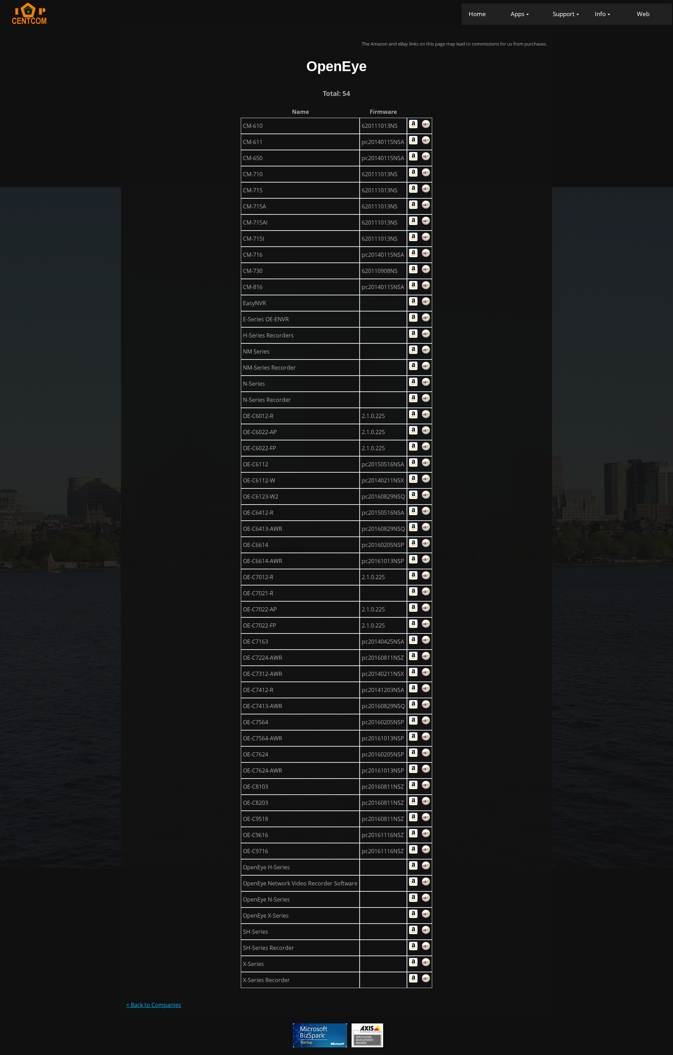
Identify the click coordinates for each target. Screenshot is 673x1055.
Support (564, 14)
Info (600, 14)
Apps (517, 14)
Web (643, 14)
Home (477, 14)
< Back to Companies (153, 1005)
